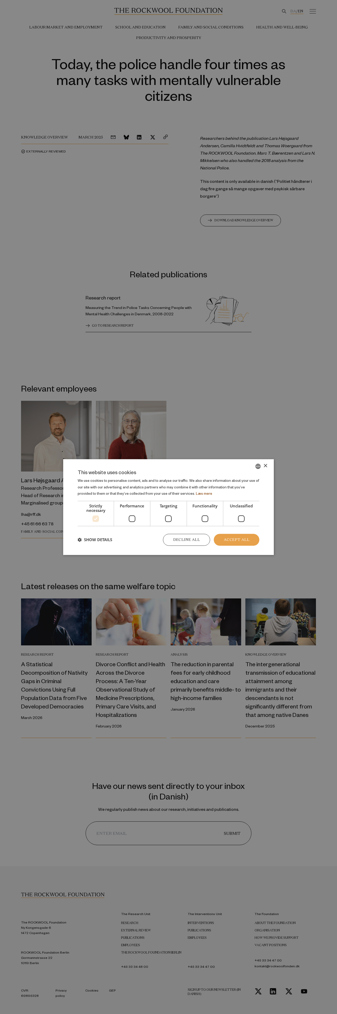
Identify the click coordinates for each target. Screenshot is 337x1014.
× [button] (265, 466)
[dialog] (168, 507)
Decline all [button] (186, 539)
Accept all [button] (236, 539)
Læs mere (204, 493)
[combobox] (258, 466)
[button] (95, 540)
